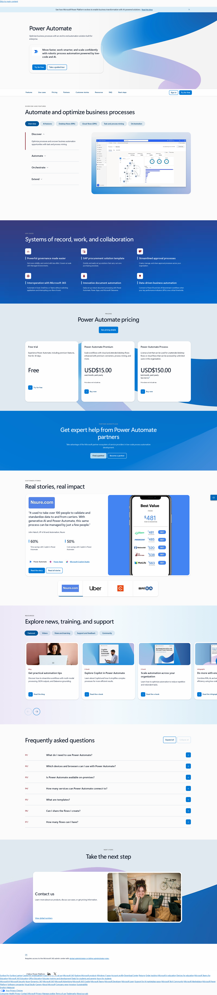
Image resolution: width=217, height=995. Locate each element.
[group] (108, 535)
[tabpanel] (108, 171)
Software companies (16, 984)
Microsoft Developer (112, 981)
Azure (27, 981)
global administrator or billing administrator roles (89, 958)
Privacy (39, 993)
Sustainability (82, 984)
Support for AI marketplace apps (148, 981)
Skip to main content (9, 1)
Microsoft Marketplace (193, 981)
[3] (26, 954)
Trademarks (71, 993)
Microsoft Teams (97, 981)
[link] (29, 93)
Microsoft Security (17, 981)
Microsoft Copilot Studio (80, 561)
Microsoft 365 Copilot (81, 981)
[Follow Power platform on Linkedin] (49, 974)
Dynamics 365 (36, 981)
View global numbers (43, 918)
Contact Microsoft (28, 993)
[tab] (32, 123)
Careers (39, 984)
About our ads (82, 993)
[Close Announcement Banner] (188, 9)
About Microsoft (48, 984)
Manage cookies (48, 993)
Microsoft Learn (127, 981)
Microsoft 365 (48, 981)
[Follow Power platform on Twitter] (55, 974)
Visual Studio (30, 984)
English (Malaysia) (7, 987)
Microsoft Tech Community (172, 981)
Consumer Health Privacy (10, 993)
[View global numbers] (213, 497)
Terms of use (61, 993)
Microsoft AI (5, 981)
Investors (72, 984)
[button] (70, 588)
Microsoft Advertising (63, 981)
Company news (62, 984)
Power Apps (58, 561)
